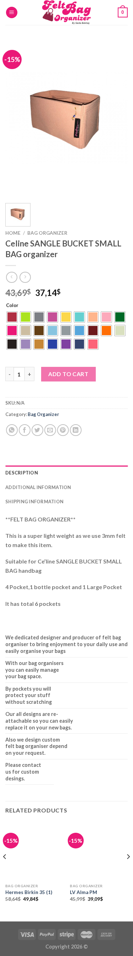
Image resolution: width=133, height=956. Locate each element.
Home (13, 233)
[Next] (116, 117)
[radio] (12, 317)
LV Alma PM (83, 892)
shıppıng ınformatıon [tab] (34, 501)
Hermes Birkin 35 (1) (28, 892)
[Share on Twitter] (37, 430)
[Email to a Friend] (50, 430)
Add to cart (68, 373)
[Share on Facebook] (25, 430)
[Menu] (11, 13)
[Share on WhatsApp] (12, 430)
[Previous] (16, 117)
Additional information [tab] (38, 487)
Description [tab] (21, 473)
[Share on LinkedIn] (76, 430)
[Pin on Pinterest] (63, 430)
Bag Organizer (47, 233)
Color (12, 305)
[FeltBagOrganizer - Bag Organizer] (66, 12)
